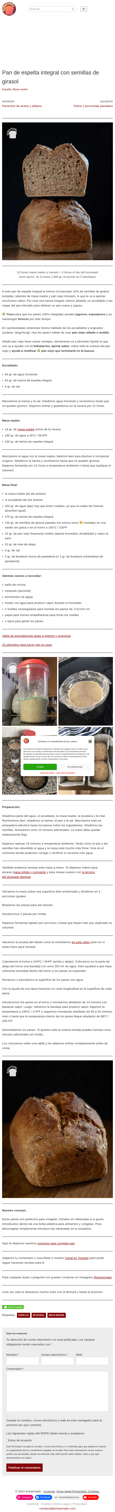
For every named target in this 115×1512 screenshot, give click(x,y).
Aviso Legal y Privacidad (65, 773)
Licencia (49, 1491)
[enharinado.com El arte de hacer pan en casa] (9, 9)
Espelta (6, 89)
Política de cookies (47, 773)
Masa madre (20, 89)
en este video (81, 942)
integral (39, 1315)
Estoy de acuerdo (20, 1440)
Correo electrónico (54, 1354)
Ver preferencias (74, 767)
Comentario (15, 1368)
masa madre (26, 429)
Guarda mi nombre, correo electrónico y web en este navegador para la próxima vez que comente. (54, 1423)
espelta (23, 1315)
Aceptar (40, 767)
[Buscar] (73, 9)
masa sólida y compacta (29, 872)
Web (79, 1354)
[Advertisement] (57, 38)
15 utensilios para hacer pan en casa (27, 644)
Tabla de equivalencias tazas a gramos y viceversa (36, 635)
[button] (90, 741)
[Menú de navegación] (83, 9)
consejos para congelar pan (56, 1243)
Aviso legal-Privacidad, (71, 1491)
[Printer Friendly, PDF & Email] (13, 1307)
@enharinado (103, 1277)
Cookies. (93, 1491)
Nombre (12, 1354)
